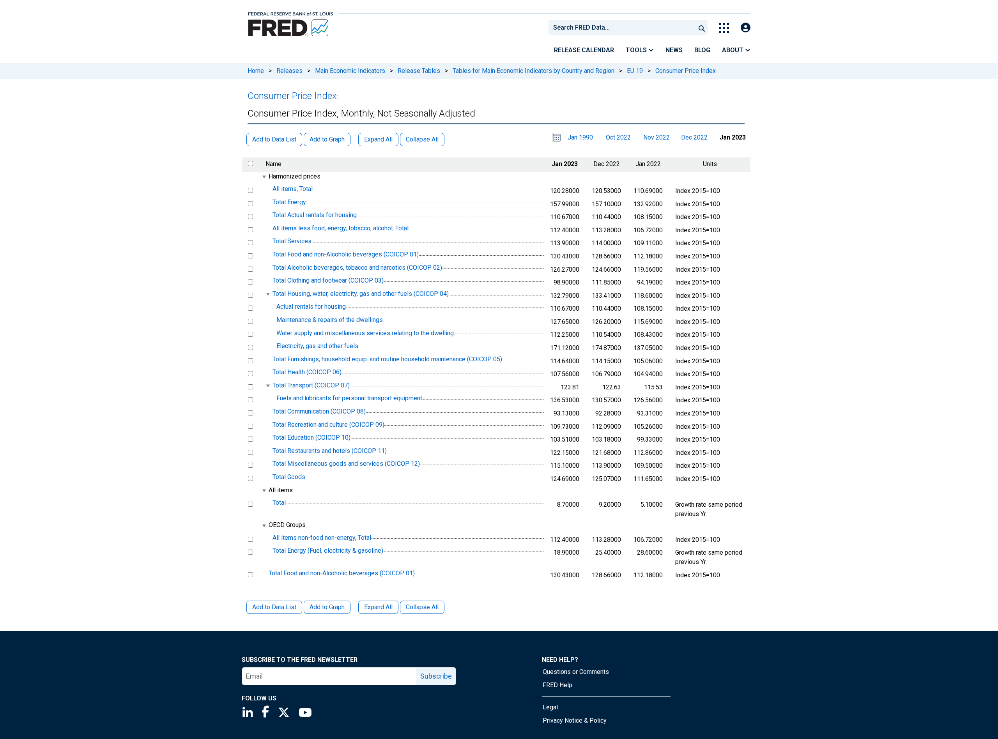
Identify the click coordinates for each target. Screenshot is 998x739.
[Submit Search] (702, 27)
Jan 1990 (580, 137)
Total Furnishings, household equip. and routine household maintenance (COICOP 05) (387, 359)
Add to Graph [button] (327, 139)
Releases (289, 70)
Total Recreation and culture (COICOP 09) (328, 424)
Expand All (378, 607)
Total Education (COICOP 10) (311, 437)
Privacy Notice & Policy (575, 720)
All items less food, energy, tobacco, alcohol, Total (341, 228)
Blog (702, 50)
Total (279, 502)
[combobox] (621, 27)
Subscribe (436, 676)
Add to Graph (327, 607)
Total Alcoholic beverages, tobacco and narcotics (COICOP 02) (357, 267)
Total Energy (289, 202)
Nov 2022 (656, 137)
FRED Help (557, 685)
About (733, 50)
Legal (550, 707)
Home (256, 70)
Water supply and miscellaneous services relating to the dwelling (365, 333)
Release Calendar (584, 50)
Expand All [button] (378, 139)
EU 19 (635, 70)
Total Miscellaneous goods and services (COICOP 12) (346, 464)
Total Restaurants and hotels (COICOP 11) (330, 450)
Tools (637, 50)
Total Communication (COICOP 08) (319, 411)
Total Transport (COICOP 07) (311, 385)
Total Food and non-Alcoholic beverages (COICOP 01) (346, 254)
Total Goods (289, 477)
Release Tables (419, 70)
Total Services (292, 241)
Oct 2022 (618, 137)
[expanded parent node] (264, 177)
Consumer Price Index (685, 70)
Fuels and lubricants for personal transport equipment (349, 398)
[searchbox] (623, 27)
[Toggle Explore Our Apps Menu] (724, 28)
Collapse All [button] (422, 139)
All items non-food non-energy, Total (322, 537)
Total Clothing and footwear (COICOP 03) (328, 280)
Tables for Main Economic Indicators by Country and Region (533, 70)
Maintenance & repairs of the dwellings (329, 320)
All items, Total (293, 189)
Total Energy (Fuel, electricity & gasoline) (328, 550)
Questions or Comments (576, 671)
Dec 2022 (694, 137)
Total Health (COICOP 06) (307, 372)
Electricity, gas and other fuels (317, 346)
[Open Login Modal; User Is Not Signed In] (745, 28)
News (674, 50)
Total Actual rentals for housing (315, 215)
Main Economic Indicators (350, 70)
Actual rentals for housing (311, 307)
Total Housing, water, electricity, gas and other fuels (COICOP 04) (361, 293)
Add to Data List (274, 607)
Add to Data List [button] (274, 139)
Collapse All (422, 607)
